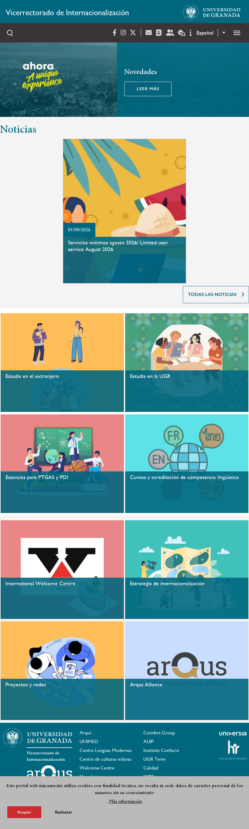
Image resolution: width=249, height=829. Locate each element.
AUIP (148, 741)
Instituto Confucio (161, 750)
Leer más (148, 88)
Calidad (150, 768)
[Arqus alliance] (49, 775)
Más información (125, 801)
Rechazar (63, 812)
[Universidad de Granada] (211, 12)
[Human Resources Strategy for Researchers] (233, 749)
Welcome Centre (97, 768)
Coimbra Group (159, 733)
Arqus (85, 733)
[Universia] (233, 734)
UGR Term (154, 759)
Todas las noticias (212, 294)
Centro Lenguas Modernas (106, 750)
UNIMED (89, 741)
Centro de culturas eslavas (105, 759)
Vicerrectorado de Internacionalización (67, 12)
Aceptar (24, 812)
